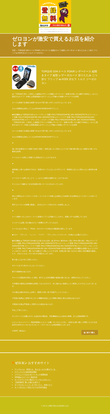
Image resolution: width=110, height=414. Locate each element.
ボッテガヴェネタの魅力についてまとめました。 (33, 380)
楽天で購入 (90, 332)
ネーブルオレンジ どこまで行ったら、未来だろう (33, 385)
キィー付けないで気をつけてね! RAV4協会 (31, 387)
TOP (13, 50)
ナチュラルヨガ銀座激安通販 (26, 372)
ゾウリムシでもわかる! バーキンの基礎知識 (31, 374)
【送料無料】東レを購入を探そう (27, 382)
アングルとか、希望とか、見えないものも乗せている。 (36, 369)
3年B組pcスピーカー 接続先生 (26, 377)
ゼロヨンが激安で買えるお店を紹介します (53, 41)
